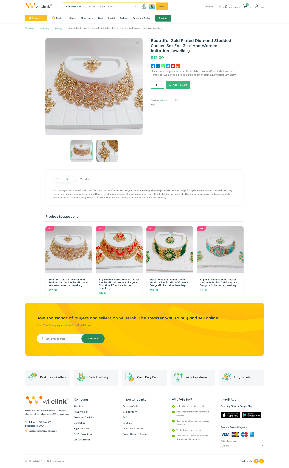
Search (162, 6)
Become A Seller (141, 18)
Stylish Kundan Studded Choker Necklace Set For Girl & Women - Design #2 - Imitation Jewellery (219, 282)
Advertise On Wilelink (134, 428)
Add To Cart (180, 84)
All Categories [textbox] (73, 6)
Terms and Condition (84, 417)
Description (64, 179)
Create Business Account (135, 434)
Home (72, 18)
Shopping (44, 28)
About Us (78, 406)
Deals (59, 18)
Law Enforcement (82, 439)
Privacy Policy (81, 411)
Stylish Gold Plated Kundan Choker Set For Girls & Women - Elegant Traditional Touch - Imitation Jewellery (119, 284)
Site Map (127, 422)
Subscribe (93, 338)
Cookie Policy (130, 411)
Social (111, 18)
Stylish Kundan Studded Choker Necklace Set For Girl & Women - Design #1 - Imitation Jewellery (168, 282)
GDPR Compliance (83, 434)
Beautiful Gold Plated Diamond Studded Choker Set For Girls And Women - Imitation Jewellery (68, 282)
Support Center (81, 428)
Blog (100, 18)
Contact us (79, 422)
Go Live (124, 18)
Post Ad (163, 18)
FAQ (125, 417)
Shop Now (86, 18)
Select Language (228, 441)
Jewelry (58, 28)
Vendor (84, 179)
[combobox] (74, 6)
